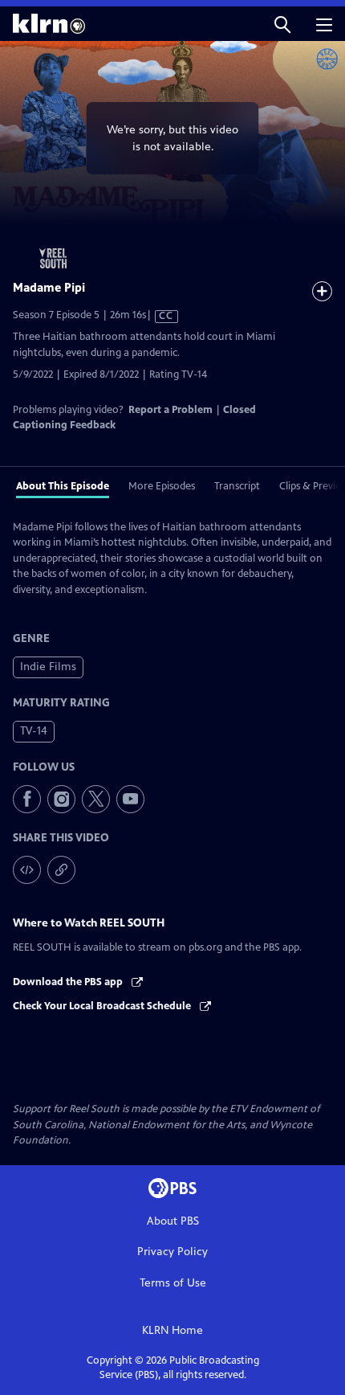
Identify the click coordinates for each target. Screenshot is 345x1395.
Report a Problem (170, 409)
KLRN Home (172, 1330)
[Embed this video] (27, 870)
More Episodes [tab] (161, 486)
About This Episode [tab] (62, 486)
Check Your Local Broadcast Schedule (103, 1006)
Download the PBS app (69, 982)
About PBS (173, 1221)
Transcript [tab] (237, 486)
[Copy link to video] (61, 870)
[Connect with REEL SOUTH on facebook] (27, 799)
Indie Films (48, 666)
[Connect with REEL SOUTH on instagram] (61, 799)
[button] (282, 23)
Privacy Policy (172, 1251)
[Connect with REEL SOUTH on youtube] (130, 799)
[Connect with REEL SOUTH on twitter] (96, 799)
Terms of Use (173, 1283)
